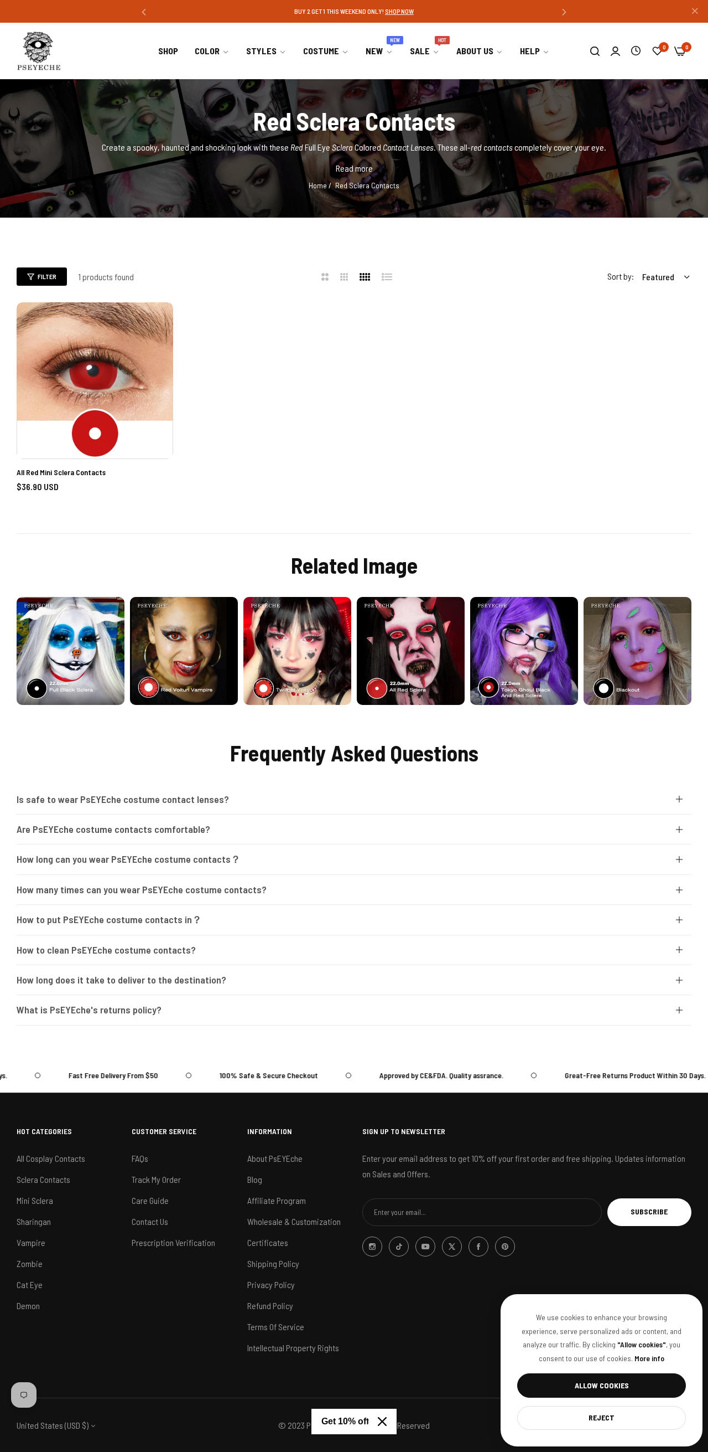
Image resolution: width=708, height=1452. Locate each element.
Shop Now (404, 11)
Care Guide (150, 1199)
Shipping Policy (273, 1263)
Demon (28, 1305)
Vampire (31, 1242)
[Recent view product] (636, 50)
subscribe (649, 1211)
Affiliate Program (276, 1199)
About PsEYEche (275, 1157)
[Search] (595, 51)
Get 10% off (345, 1421)
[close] (695, 11)
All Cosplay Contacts (51, 1157)
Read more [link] (354, 168)
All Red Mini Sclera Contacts (61, 472)
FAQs (140, 1157)
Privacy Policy (271, 1284)
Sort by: (620, 276)
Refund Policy (270, 1305)
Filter (47, 276)
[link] (212, 51)
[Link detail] (70, 651)
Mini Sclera (35, 1199)
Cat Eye (30, 1284)
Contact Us (150, 1221)
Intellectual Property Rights (293, 1347)
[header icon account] (615, 51)
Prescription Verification (173, 1242)
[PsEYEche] (39, 51)
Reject (602, 1417)
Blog (254, 1178)
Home (318, 185)
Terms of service (275, 1326)
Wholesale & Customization (294, 1221)
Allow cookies (602, 1385)
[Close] (382, 1421)
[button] (144, 11)
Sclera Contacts (43, 1178)
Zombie (30, 1263)
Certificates (267, 1242)
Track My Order (156, 1178)
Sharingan (34, 1221)
